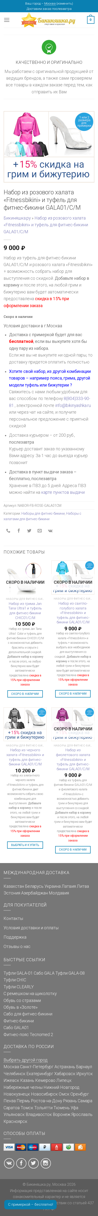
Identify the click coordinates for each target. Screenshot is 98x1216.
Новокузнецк (17, 1094)
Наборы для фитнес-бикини (43, 513)
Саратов (12, 1107)
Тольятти (43, 1107)
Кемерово (45, 1080)
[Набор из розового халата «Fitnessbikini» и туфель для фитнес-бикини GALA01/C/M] (49, 146)
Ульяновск (14, 1114)
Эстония (12, 893)
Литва (83, 886)
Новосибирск (44, 1094)
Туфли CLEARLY (19, 986)
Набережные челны (23, 1087)
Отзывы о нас (17, 946)
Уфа (74, 1107)
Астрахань (64, 1066)
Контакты (13, 918)
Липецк (64, 1080)
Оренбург (79, 1094)
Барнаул (84, 1066)
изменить (64, 3)
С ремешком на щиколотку (30, 993)
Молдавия (59, 893)
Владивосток (39, 1114)
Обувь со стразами (22, 1000)
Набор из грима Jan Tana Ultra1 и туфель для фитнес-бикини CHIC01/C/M (25, 611)
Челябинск (14, 1073)
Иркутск (84, 1073)
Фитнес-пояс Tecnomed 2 (28, 1034)
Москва (50, 3)
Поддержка (15, 937)
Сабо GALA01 (16, 1027)
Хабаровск (64, 1073)
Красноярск (15, 1121)
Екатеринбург (39, 1073)
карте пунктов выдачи (63, 492)
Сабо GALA (44, 973)
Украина (52, 886)
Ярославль (82, 1114)
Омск (64, 1094)
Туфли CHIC (15, 980)
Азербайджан (34, 893)
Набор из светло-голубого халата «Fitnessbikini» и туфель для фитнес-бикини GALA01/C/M (73, 612)
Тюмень (62, 1107)
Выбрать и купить (25, 845)
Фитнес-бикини (19, 1021)
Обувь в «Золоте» (21, 1007)
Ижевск (11, 1080)
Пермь (23, 1100)
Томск (27, 1107)
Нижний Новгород (61, 1087)
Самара (85, 1100)
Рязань (70, 1100)
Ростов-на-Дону (46, 1100)
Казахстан (14, 886)
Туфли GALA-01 (18, 973)
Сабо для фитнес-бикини (28, 1014)
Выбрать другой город (26, 1060)
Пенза (10, 1100)
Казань (27, 1080)
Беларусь (34, 886)
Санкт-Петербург (37, 1066)
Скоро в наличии (25, 694)
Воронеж (61, 1114)
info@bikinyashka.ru (73, 405)
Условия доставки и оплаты (31, 927)
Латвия (69, 886)
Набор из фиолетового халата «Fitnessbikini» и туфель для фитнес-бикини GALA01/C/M (73, 759)
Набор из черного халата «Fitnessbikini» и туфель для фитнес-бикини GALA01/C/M (25, 757)
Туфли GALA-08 (70, 973)
